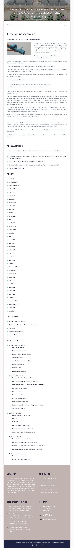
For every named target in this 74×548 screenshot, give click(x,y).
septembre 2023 (14, 185)
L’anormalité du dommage (16, 168)
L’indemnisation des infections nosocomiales (25, 381)
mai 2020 (11, 219)
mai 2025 (11, 179)
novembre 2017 (13, 270)
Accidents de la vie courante (17, 454)
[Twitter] (37, 545)
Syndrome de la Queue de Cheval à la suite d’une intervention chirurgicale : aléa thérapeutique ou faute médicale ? (21, 508)
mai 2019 (11, 236)
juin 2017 (11, 280)
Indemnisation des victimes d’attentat (23, 432)
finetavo (12, 39)
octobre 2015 (13, 301)
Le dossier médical (17, 395)
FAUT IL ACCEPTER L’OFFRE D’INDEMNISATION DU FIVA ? (27, 161)
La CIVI (14, 418)
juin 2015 (11, 311)
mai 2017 (11, 284)
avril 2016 (12, 294)
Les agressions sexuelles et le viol (22, 429)
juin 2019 (11, 233)
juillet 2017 (12, 277)
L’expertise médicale (18, 364)
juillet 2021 (12, 206)
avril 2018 (12, 260)
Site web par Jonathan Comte (42, 542)
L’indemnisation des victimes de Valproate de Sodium (28, 405)
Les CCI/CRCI (16, 391)
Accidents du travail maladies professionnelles (23, 325)
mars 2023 (12, 199)
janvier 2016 (12, 297)
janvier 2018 (12, 263)
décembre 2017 (13, 267)
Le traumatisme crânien (19, 371)
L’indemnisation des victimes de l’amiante (24, 442)
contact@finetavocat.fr (50, 519)
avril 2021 (12, 209)
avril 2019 (12, 240)
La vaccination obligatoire (20, 388)
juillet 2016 (12, 290)
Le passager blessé (18, 347)
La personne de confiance (20, 401)
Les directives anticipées (19, 398)
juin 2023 (11, 192)
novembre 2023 (13, 182)
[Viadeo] (41, 545)
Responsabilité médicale (32, 39)
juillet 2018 (12, 250)
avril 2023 (12, 195)
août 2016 (12, 287)
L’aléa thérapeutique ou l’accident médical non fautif (27, 384)
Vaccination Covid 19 (18, 408)
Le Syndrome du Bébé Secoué (21, 425)
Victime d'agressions (15, 335)
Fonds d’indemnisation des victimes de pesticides (27, 449)
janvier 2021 (12, 212)
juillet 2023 (12, 189)
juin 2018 (11, 253)
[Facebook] (33, 545)
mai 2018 (11, 257)
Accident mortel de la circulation (22, 361)
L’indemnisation (17, 367)
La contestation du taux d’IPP (21, 439)
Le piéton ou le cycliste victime (21, 354)
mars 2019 (12, 243)
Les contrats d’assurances (20, 456)
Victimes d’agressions (15, 413)
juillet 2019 (12, 229)
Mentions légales (58, 542)
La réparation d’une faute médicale (22, 378)
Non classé (12, 328)
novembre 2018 (13, 246)
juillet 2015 (12, 307)
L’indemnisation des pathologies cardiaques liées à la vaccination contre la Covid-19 (34, 165)
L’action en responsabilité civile (21, 459)
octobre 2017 (13, 273)
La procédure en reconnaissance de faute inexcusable (28, 445)
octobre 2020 (13, 216)
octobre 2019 (13, 226)
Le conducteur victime (19, 351)
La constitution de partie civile (21, 415)
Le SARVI (15, 422)
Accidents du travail (15, 437)
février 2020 (12, 223)
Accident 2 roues (17, 357)
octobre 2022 (13, 202)
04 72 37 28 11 (38, 17)
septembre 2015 (14, 304)
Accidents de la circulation (17, 321)
